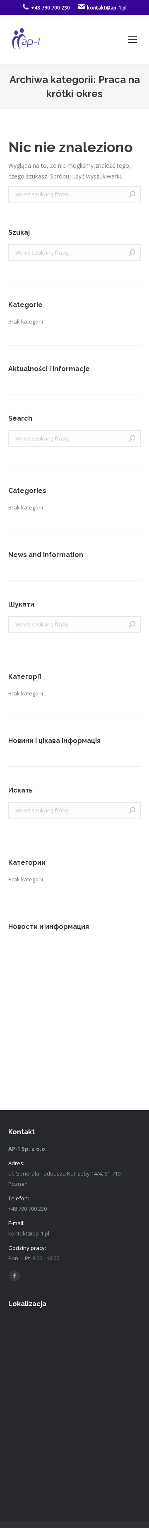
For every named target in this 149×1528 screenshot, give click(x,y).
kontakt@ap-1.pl (107, 7)
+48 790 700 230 (50, 7)
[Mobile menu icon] (132, 39)
